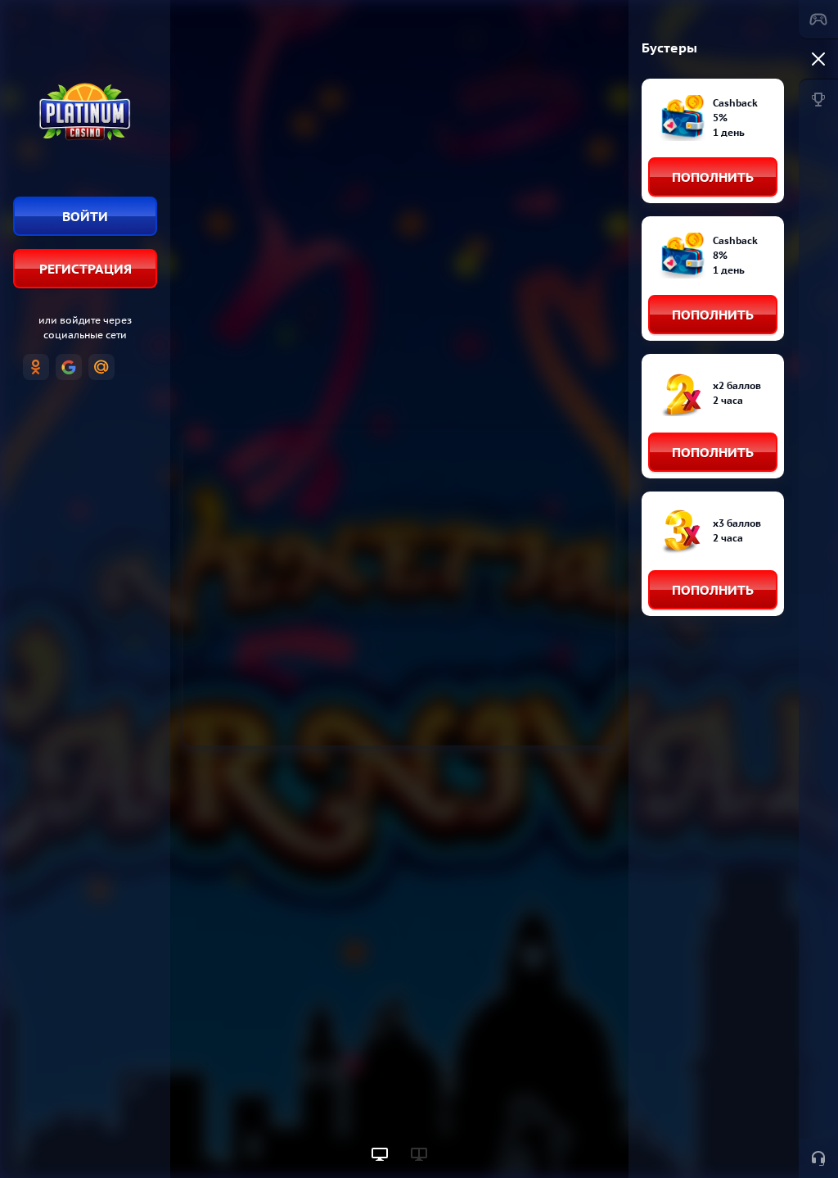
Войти (85, 216)
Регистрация (85, 269)
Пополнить (713, 177)
